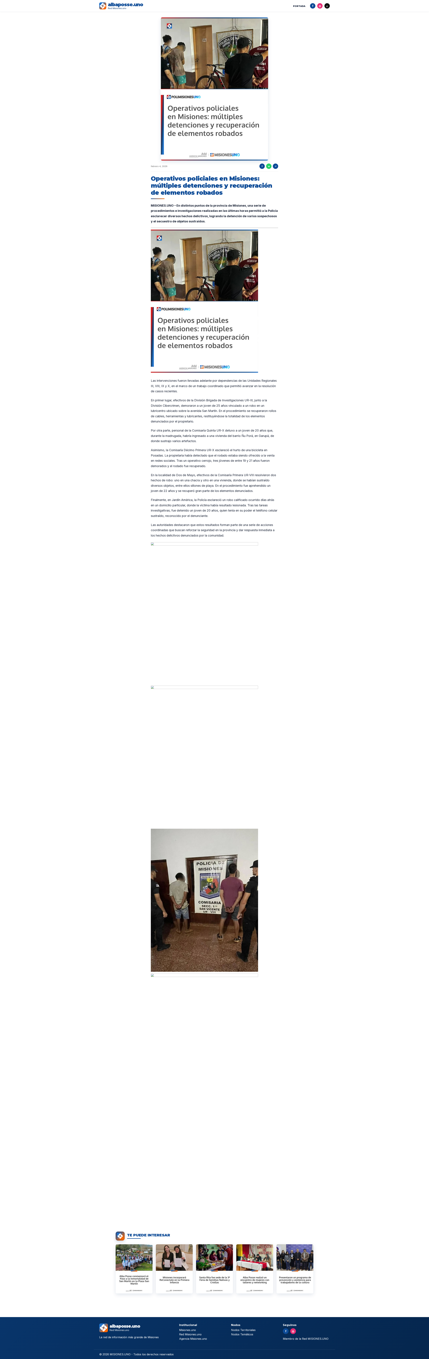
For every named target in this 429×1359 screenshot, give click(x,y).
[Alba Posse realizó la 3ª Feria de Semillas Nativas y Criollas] (214, 1268)
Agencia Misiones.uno (193, 1338)
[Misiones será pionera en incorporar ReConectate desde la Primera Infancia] (174, 1268)
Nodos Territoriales (243, 1330)
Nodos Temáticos (242, 1334)
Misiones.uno (187, 1330)
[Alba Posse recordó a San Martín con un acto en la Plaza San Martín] (134, 1268)
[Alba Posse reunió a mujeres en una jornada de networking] (254, 1268)
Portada (299, 6)
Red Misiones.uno (190, 1334)
